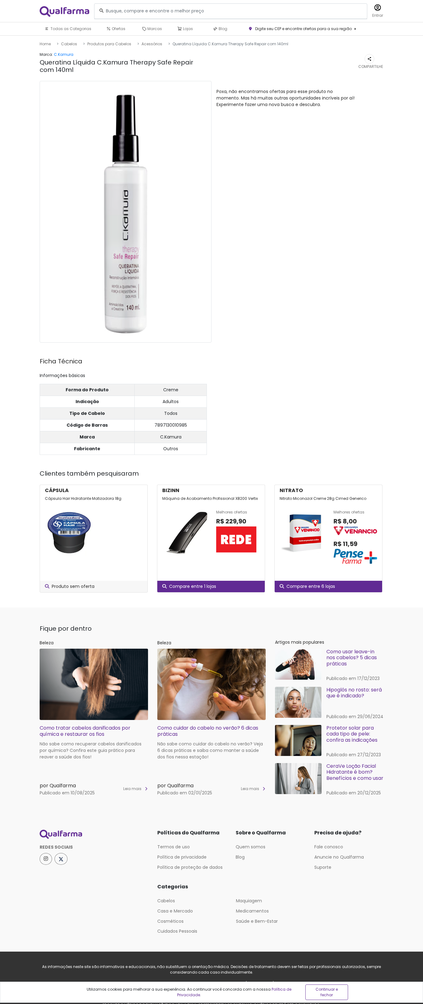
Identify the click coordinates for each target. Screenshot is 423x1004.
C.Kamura (63, 54)
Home (45, 44)
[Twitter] (61, 859)
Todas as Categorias (70, 28)
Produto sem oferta (73, 586)
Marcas (154, 28)
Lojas (187, 28)
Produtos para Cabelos (109, 44)
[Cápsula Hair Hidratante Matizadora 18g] (69, 532)
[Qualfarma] (64, 11)
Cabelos (69, 44)
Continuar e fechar (327, 992)
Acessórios (152, 44)
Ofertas (118, 28)
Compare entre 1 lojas (192, 586)
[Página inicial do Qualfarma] (94, 834)
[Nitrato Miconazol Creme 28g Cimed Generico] (304, 537)
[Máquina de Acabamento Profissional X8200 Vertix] (186, 532)
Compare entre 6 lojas (310, 586)
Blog (222, 28)
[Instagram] (46, 859)
